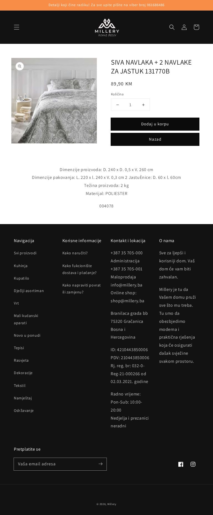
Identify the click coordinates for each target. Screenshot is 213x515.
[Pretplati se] (100, 464)
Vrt (16, 303)
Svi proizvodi (25, 252)
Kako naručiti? (75, 252)
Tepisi (19, 347)
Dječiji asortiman (29, 290)
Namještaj (23, 397)
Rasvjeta (21, 360)
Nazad (155, 139)
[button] (17, 27)
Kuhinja (20, 265)
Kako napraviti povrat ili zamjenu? (81, 289)
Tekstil (20, 385)
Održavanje (24, 410)
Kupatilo (21, 278)
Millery (111, 504)
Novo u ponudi (27, 335)
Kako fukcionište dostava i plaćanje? (79, 269)
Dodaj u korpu (155, 123)
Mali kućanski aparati (26, 319)
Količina (117, 94)
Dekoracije (23, 372)
